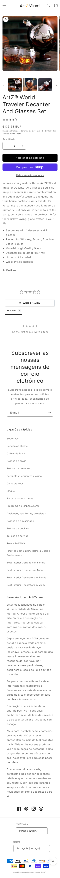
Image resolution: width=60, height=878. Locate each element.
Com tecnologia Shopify (37, 872)
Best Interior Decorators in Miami (26, 585)
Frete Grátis (15, 134)
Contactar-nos (15, 483)
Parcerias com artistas (20, 498)
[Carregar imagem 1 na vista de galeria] (15, 84)
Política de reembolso (19, 468)
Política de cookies (18, 528)
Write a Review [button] (31, 302)
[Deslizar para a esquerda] (3, 85)
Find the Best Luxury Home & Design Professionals (28, 552)
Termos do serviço (17, 535)
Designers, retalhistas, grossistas (26, 513)
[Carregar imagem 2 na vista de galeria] (29, 84)
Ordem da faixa (16, 453)
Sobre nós (12, 438)
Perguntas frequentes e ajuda (24, 476)
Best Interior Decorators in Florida (26, 577)
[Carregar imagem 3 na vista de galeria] (45, 84)
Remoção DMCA (16, 543)
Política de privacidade (20, 521)
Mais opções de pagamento (30, 175)
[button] (4, 5)
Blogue (11, 490)
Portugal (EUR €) (28, 830)
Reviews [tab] (11, 310)
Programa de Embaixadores (23, 505)
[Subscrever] (49, 413)
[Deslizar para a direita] (56, 85)
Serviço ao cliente (17, 446)
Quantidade (8, 139)
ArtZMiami (24, 872)
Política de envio (16, 460)
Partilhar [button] (11, 270)
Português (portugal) (28, 848)
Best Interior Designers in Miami (25, 570)
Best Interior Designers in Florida (26, 562)
